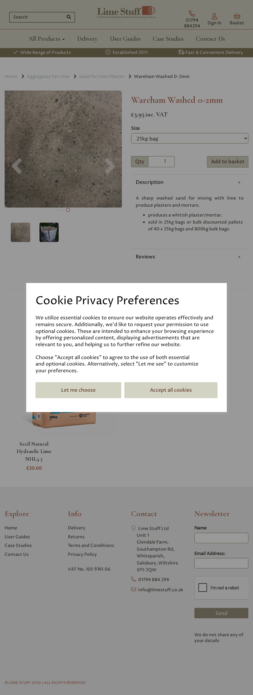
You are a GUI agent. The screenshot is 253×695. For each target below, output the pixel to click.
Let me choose (78, 390)
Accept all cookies (171, 390)
